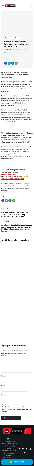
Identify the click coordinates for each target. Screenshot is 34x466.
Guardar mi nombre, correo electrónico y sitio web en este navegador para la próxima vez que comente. (17, 409)
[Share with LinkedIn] (12, 63)
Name (3, 376)
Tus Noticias (9, 49)
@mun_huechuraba (9, 137)
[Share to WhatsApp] (16, 63)
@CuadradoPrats (8, 174)
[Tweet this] (9, 63)
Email (3, 385)
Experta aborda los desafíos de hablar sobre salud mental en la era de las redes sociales (16, 286)
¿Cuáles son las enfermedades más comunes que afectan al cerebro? (15, 314)
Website (3, 395)
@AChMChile (7, 179)
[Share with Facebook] (5, 63)
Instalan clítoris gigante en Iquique (14, 260)
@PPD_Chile (18, 179)
